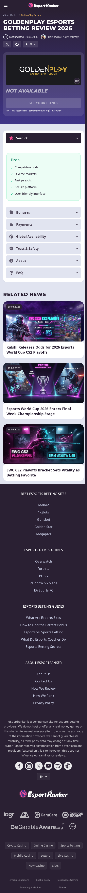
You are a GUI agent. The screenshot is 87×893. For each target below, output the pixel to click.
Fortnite (43, 568)
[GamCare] (58, 814)
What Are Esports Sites (42, 617)
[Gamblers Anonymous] (37, 814)
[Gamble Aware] (37, 837)
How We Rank (42, 695)
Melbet (42, 504)
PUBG (42, 575)
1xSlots (42, 511)
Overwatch (42, 561)
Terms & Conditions (18, 890)
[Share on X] (7, 44)
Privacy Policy (42, 702)
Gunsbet (42, 519)
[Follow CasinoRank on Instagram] (28, 765)
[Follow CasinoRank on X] (38, 765)
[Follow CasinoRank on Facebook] (18, 765)
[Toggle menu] (6, 5)
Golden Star (43, 526)
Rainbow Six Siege (42, 582)
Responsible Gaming (66, 890)
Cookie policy (42, 890)
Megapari (42, 533)
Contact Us (42, 680)
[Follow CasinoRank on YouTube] (48, 765)
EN (41, 776)
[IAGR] (21, 814)
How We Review (43, 688)
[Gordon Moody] (42, 825)
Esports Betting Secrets (43, 646)
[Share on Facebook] (17, 44)
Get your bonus (43, 103)
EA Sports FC (42, 589)
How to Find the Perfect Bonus (42, 624)
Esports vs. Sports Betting (43, 631)
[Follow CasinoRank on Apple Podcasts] (67, 765)
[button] (43, 138)
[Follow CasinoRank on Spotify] (57, 765)
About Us (43, 673)
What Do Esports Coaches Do (42, 639)
